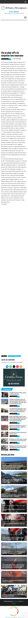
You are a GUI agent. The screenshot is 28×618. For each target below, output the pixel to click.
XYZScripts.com (20, 617)
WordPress (15, 601)
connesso (9, 362)
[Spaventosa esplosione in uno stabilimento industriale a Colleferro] (4, 427)
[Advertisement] (14, 34)
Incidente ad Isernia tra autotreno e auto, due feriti (18, 433)
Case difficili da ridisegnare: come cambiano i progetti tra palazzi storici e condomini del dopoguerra (17, 410)
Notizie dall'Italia (14, 12)
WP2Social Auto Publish (9, 617)
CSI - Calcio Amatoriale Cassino (14, 356)
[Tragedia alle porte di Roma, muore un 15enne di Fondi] (4, 394)
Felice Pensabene (17, 58)
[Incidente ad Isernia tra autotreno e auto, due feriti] (4, 434)
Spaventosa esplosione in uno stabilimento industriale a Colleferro (17, 426)
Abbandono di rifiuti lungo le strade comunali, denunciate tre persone (18, 439)
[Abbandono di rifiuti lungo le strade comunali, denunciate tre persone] (4, 441)
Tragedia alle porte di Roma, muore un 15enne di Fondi (17, 393)
